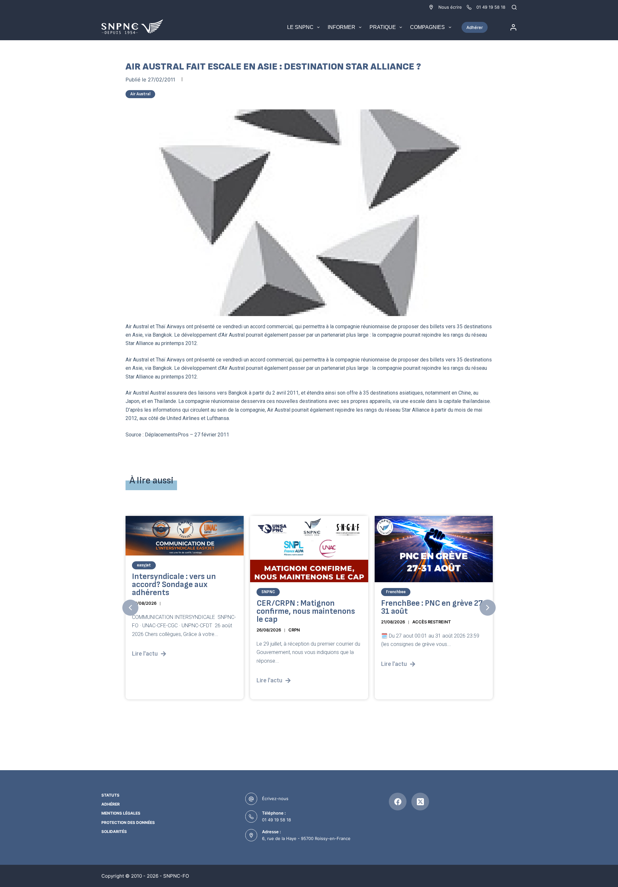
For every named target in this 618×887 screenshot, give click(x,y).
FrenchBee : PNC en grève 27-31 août (433, 607)
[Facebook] (398, 801)
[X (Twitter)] (420, 801)
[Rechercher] (514, 7)
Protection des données (128, 822)
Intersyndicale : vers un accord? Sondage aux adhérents (174, 585)
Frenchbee (396, 591)
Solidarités (114, 831)
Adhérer (474, 27)
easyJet (144, 565)
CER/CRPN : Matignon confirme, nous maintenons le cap (306, 611)
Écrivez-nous (275, 798)
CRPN (294, 629)
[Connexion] (513, 27)
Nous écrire (450, 7)
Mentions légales (120, 813)
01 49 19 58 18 (276, 819)
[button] (130, 608)
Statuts (110, 795)
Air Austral (140, 94)
